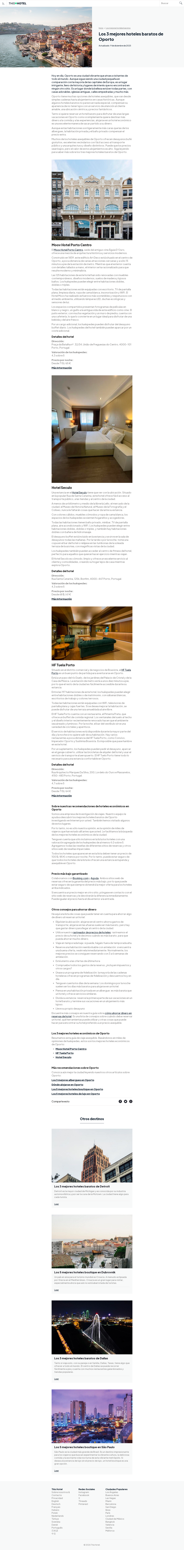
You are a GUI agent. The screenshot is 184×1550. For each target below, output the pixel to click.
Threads (83, 1501)
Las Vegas (110, 1498)
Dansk (55, 1524)
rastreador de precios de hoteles (92, 932)
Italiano (55, 1509)
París (107, 1512)
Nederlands (58, 1515)
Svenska (56, 1521)
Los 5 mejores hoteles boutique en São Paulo (84, 1447)
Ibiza (107, 1509)
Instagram (84, 1492)
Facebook (84, 1495)
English (55, 1501)
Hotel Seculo (79, 492)
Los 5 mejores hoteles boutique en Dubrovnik (84, 1272)
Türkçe (55, 1518)
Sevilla (108, 1527)
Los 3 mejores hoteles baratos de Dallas (81, 1358)
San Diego (110, 1507)
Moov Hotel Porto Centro (68, 249)
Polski (55, 1512)
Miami (108, 1501)
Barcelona (110, 1504)
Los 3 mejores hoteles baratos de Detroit (82, 1186)
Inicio (101, 28)
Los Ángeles (111, 1492)
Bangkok (110, 1521)
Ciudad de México (114, 1518)
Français (56, 1507)
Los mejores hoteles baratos (118, 28)
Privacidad (57, 1498)
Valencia (109, 1524)
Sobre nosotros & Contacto (61, 1494)
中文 (54, 1533)
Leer (56, 1204)
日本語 (55, 1530)
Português (57, 1527)
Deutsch (56, 1504)
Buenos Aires (112, 1495)
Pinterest (83, 1504)
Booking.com (80, 878)
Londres (109, 1515)
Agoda (95, 878)
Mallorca (109, 1530)
